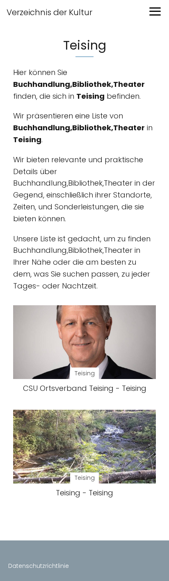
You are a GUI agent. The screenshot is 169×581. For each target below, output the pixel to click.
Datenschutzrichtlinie (38, 566)
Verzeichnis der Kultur (49, 12)
